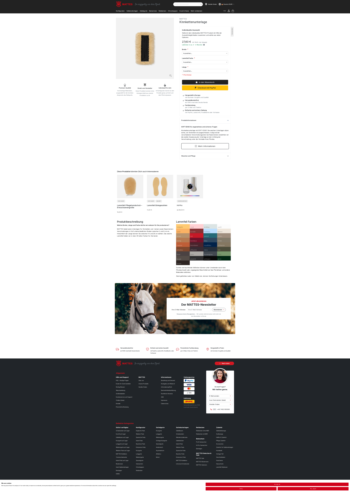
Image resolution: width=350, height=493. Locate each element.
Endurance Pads (141, 447)
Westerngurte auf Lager (123, 447)
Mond (157, 457)
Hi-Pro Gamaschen (201, 445)
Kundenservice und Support (124, 397)
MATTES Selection (201, 465)
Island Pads (139, 440)
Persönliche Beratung (122, 407)
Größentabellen (120, 393)
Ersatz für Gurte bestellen (123, 383)
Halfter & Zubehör (221, 437)
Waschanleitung (120, 390)
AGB (162, 397)
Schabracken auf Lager (123, 430)
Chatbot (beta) (120, 400)
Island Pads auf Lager (122, 460)
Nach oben (225, 363)
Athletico (158, 454)
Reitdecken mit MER (202, 434)
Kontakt (118, 403)
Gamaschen (139, 464)
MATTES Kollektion (121, 454)
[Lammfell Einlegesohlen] (160, 186)
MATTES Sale (200, 458)
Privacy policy (199, 482)
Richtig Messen (120, 387)
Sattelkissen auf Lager (122, 437)
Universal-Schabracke (182, 464)
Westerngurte (140, 457)
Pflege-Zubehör (220, 440)
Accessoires (219, 444)
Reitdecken (139, 470)
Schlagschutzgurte (161, 440)
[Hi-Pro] (190, 186)
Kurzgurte (139, 450)
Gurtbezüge (219, 434)
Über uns (141, 380)
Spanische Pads (140, 437)
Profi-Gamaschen (201, 442)
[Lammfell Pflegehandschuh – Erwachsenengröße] (130, 186)
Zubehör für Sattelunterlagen (224, 447)
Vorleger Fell (219, 454)
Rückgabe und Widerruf (168, 383)
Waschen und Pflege (188, 156)
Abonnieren (218, 310)
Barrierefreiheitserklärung (168, 390)
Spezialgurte (139, 460)
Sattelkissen (179, 430)
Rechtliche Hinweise (167, 393)
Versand (204, 42)
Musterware (119, 464)
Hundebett (219, 450)
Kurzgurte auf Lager (122, 440)
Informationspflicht (166, 387)
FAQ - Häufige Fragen (122, 380)
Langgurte (139, 454)
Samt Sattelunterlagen (122, 467)
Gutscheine (219, 460)
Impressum (164, 400)
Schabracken (180, 434)
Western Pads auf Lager (123, 450)
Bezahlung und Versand (168, 380)
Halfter (118, 474)
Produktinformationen (188, 120)
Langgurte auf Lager (122, 444)
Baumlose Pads (140, 444)
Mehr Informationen (206, 146)
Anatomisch (159, 447)
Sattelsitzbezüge (221, 430)
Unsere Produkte (143, 383)
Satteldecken (180, 440)
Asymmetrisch (160, 450)
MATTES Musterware (202, 461)
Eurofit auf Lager (121, 434)
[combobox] (188, 4)
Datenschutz (164, 403)
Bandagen (119, 470)
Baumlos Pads (180, 454)
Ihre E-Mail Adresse (178, 310)
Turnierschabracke (121, 457)
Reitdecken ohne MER (202, 430)
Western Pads (140, 434)
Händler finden (143, 387)
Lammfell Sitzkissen (222, 467)
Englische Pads (140, 430)
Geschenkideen (220, 457)
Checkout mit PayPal (206, 88)
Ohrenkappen (140, 467)
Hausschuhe (219, 464)
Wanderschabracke (181, 437)
